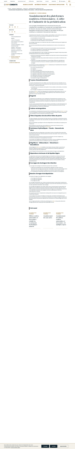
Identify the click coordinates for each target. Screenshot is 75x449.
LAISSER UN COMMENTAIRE (14, 62)
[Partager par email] (17, 26)
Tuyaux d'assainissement (16, 36)
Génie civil (25, 8)
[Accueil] (10, 4)
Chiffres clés (31, 1)
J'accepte (45, 446)
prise (36, 92)
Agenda (5, 1)
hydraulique (48, 126)
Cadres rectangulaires (15, 40)
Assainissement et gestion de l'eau (36, 8)
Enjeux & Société (28, 4)
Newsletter (54, 1)
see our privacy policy (15, 447)
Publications (12, 1)
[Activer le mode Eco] (69, 1)
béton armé (63, 111)
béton (47, 64)
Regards (12, 38)
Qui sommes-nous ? (22, 1)
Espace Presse (39, 1)
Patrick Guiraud (42, 13)
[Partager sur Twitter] (12, 26)
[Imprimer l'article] (12, 31)
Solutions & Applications (17, 8)
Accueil (9, 8)
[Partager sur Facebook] (9, 26)
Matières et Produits (41, 4)
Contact (47, 1)
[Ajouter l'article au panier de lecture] (9, 31)
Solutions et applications (56, 4)
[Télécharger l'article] (14, 31)
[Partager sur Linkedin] (15, 26)
